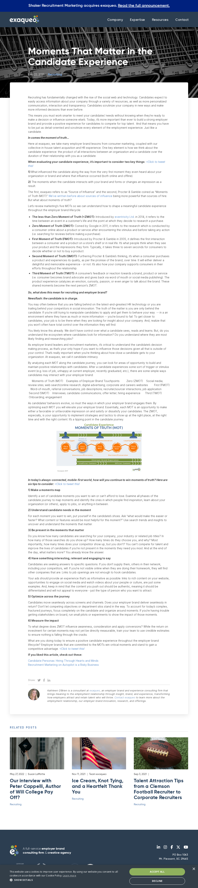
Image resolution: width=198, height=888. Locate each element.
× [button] (193, 869)
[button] (67, 880)
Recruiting (55, 74)
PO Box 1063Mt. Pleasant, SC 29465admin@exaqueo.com (173, 861)
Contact (182, 20)
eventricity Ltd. (125, 216)
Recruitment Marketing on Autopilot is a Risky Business (63, 664)
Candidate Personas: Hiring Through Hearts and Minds (63, 660)
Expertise (137, 20)
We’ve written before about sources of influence (80, 196)
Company (115, 20)
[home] (23, 19)
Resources (160, 20)
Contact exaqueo (124, 697)
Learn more (69, 875)
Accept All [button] (157, 871)
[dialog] (99, 876)
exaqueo (94, 690)
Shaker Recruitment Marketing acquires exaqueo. (99, 6)
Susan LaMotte (36, 774)
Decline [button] (157, 881)
